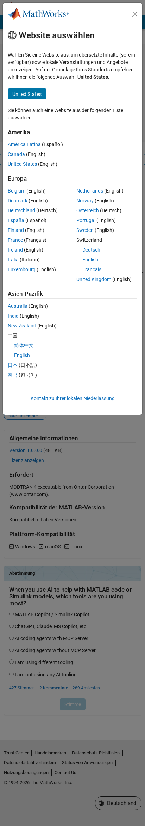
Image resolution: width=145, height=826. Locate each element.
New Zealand (22, 326)
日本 (13, 365)
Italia (13, 259)
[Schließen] (135, 14)
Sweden (85, 230)
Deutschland (21, 210)
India (13, 316)
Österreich (87, 210)
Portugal (85, 220)
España (16, 220)
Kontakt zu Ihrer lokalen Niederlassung (73, 398)
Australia (17, 306)
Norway (85, 200)
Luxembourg (22, 269)
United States (22, 164)
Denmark (17, 200)
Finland (16, 230)
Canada (16, 154)
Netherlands (89, 191)
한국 (13, 375)
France (15, 240)
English (90, 259)
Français (91, 269)
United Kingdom (93, 279)
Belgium (16, 191)
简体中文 (24, 345)
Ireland (15, 250)
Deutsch (91, 250)
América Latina (24, 144)
